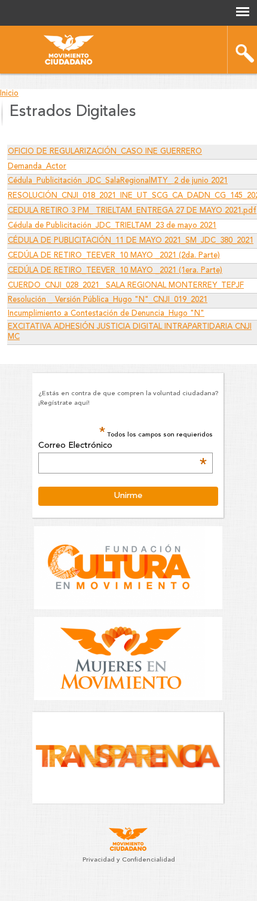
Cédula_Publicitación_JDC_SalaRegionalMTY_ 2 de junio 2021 (118, 181)
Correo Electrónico (122, 446)
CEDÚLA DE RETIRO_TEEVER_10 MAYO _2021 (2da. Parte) (114, 255)
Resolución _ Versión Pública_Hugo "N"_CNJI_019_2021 (107, 300)
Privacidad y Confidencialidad (128, 860)
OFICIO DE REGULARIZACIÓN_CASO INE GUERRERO (105, 151)
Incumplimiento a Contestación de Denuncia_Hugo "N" (106, 313)
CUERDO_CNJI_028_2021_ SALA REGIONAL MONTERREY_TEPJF (126, 285)
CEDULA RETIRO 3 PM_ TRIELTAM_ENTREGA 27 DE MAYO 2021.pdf (132, 211)
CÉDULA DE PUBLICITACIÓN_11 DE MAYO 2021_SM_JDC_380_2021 (130, 241)
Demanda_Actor (37, 166)
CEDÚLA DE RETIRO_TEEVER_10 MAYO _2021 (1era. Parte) (115, 270)
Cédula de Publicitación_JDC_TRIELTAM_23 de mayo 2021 (112, 226)
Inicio (9, 93)
